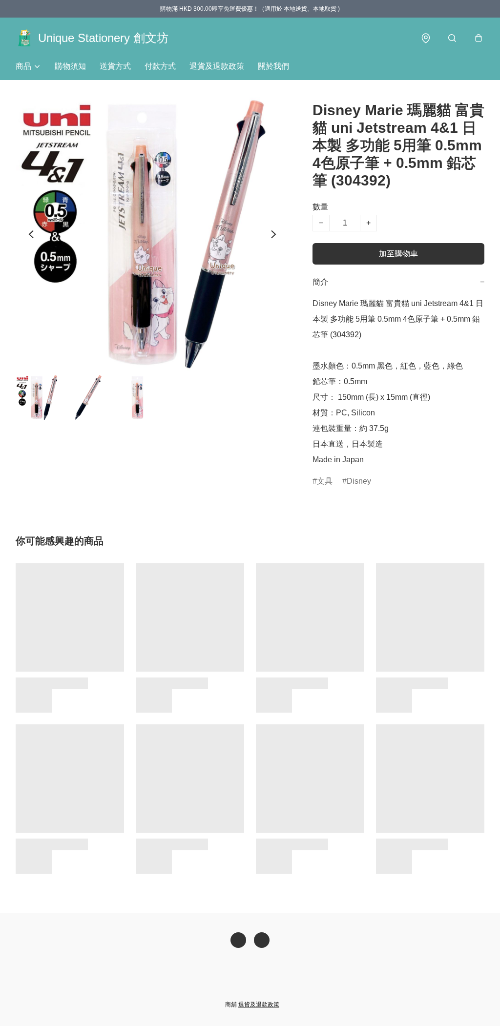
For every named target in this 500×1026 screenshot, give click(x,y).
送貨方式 (115, 66)
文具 (325, 481)
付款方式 (160, 66)
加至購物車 (398, 253)
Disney (359, 481)
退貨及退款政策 (216, 66)
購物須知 (70, 66)
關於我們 (273, 66)
